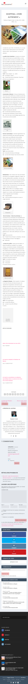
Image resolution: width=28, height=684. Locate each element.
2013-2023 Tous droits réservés (14, 681)
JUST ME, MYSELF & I (9, 658)
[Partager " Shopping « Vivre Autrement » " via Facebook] (5, 394)
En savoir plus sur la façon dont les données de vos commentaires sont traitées (13, 524)
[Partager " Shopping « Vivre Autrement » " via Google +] (10, 394)
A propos (8, 679)
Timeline (22, 679)
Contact (13, 679)
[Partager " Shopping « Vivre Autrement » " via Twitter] (7, 394)
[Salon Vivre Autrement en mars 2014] (13, 341)
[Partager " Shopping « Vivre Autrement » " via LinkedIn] (15, 394)
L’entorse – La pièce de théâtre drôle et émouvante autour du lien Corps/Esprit (12, 593)
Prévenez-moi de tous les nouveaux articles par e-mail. (13, 514)
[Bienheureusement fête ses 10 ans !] (3, 658)
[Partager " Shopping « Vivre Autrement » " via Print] (23, 394)
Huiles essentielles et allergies (10, 584)
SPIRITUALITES (8, 670)
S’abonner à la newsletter (8, 517)
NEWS (6, 663)
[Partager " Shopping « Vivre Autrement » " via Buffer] (18, 394)
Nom (2, 504)
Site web (21, 504)
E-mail (12, 504)
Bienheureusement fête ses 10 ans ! (13, 657)
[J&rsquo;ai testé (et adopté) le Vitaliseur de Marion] (13, 357)
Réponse (17, 463)
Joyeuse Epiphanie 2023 (10, 662)
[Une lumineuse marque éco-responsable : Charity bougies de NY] (3, 668)
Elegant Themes (10, 677)
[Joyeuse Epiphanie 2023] (3, 663)
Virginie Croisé (11, 20)
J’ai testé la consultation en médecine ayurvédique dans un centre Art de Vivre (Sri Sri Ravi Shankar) (12, 379)
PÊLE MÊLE (16, 670)
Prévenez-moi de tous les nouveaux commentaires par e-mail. (13, 510)
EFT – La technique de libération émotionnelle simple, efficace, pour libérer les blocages (13, 602)
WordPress (23, 677)
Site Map (18, 679)
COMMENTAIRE (4, 489)
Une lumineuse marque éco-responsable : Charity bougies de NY (14, 668)
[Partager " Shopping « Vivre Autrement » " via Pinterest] (12, 394)
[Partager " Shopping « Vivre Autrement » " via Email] (20, 394)
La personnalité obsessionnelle (11, 598)
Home (4, 679)
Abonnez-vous (5, 573)
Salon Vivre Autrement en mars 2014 (11, 343)
